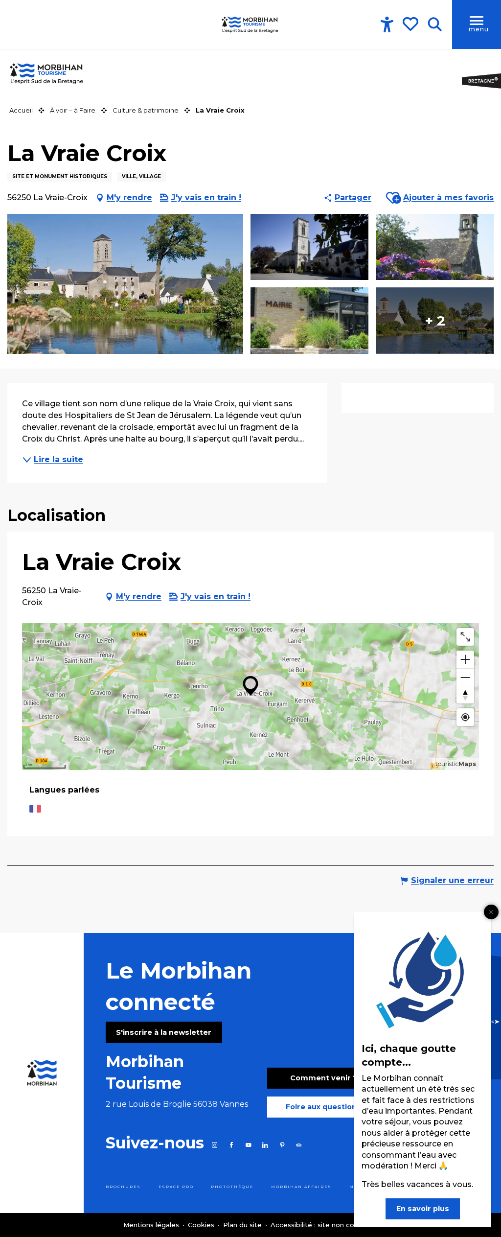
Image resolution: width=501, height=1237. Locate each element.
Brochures (123, 1187)
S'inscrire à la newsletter (163, 1032)
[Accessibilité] (387, 24)
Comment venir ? (323, 1078)
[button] (434, 24)
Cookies (202, 1225)
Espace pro (176, 1187)
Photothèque (232, 1187)
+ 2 (435, 320)
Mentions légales (152, 1225)
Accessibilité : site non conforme (324, 1225)
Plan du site (243, 1225)
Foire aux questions (323, 1106)
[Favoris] (411, 24)
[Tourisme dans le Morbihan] (250, 24)
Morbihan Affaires (301, 1187)
